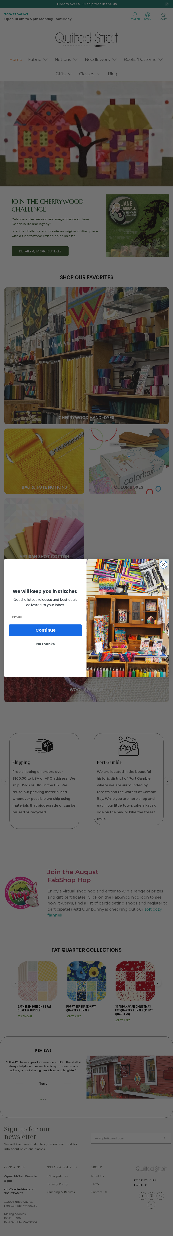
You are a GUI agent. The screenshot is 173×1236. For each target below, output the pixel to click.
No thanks (45, 644)
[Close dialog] (163, 564)
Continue (45, 630)
